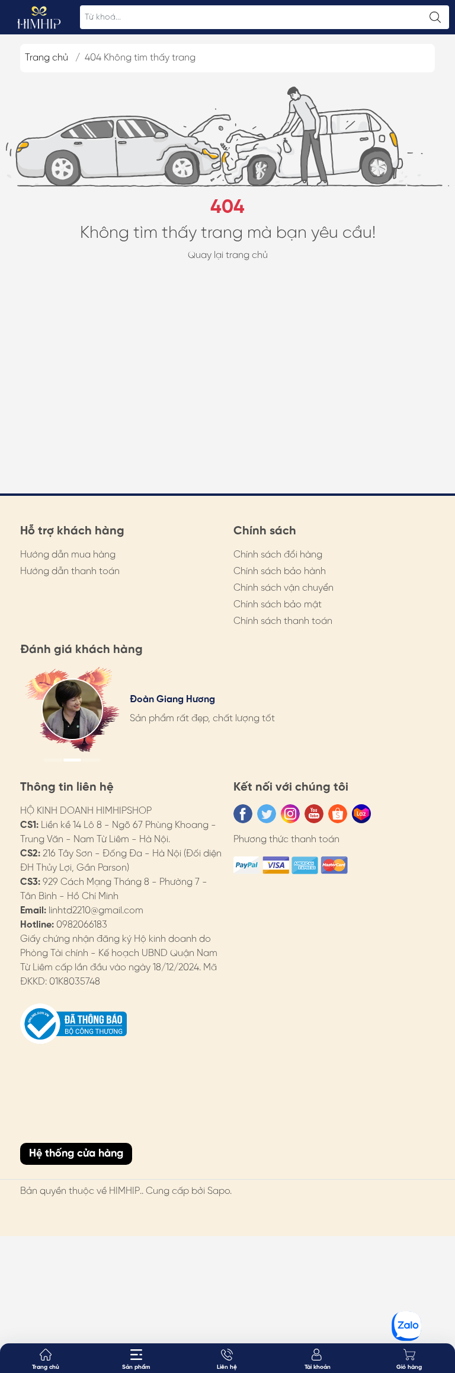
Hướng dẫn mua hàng (68, 555)
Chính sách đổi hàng (277, 555)
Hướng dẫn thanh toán (70, 571)
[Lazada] (361, 813)
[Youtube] (314, 813)
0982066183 (81, 925)
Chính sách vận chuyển (283, 588)
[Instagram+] (290, 813)
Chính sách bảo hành (279, 571)
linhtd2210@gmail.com (96, 911)
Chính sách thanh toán (282, 621)
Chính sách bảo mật (277, 605)
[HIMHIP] (39, 17)
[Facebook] (242, 813)
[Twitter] (266, 813)
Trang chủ (46, 58)
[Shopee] (337, 813)
